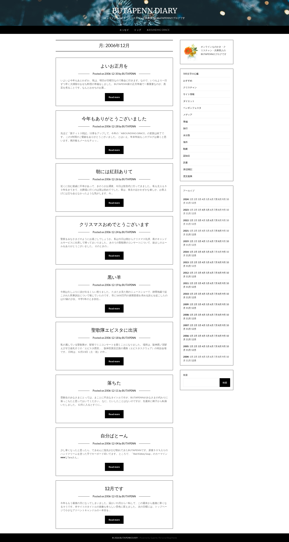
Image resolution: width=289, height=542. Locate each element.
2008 (186, 314)
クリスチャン (190, 87)
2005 (186, 346)
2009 (186, 304)
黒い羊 (114, 277)
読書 (185, 162)
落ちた (114, 383)
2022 (186, 220)
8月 (220, 230)
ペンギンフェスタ (192, 107)
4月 (203, 209)
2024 (186, 199)
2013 (186, 262)
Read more (114, 97)
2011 (186, 283)
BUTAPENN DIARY (144, 10)
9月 (224, 251)
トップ (137, 29)
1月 (191, 220)
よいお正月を (114, 66)
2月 (195, 251)
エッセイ (124, 29)
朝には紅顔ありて (114, 171)
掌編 (185, 121)
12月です (114, 488)
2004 (186, 356)
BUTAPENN (129, 73)
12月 (193, 234)
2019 (186, 241)
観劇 (185, 148)
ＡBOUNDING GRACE (158, 29)
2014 (186, 251)
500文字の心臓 (191, 73)
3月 (199, 220)
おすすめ (187, 80)
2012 (186, 272)
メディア (187, 114)
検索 (185, 375)
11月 (188, 234)
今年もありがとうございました (114, 118)
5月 (208, 209)
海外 (185, 142)
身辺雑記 (187, 169)
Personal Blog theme (167, 537)
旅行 (185, 128)
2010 (186, 293)
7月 (216, 199)
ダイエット (188, 101)
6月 (212, 220)
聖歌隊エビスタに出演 (114, 330)
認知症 (186, 155)
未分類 (186, 135)
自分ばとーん (114, 436)
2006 (186, 335)
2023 (186, 209)
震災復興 (187, 176)
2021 (186, 230)
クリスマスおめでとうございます (114, 224)
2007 (186, 325)
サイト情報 (188, 94)
